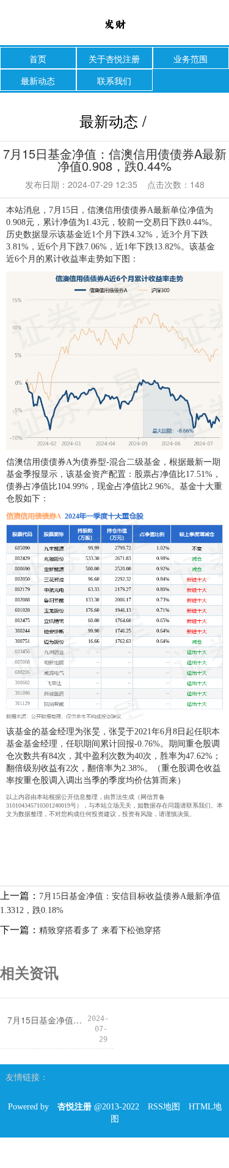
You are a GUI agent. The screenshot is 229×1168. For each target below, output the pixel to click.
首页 (37, 58)
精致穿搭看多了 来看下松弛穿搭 (100, 930)
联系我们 (114, 80)
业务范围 (190, 58)
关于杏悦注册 (114, 58)
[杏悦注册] (114, 23)
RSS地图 (164, 1106)
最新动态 (38, 80)
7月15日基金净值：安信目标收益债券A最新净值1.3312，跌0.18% (47, 1020)
